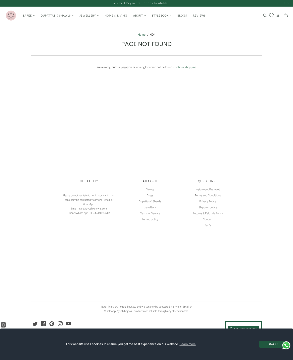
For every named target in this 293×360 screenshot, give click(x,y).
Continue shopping (184, 67)
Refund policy (150, 219)
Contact (207, 219)
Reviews (199, 15)
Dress (150, 195)
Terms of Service (150, 213)
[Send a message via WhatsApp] (286, 345)
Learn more (188, 344)
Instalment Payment (208, 189)
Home (142, 34)
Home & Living (116, 15)
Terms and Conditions (208, 195)
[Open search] (265, 16)
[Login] (278, 15)
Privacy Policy (207, 201)
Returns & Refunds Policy (208, 213)
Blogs (182, 15)
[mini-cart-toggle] (285, 15)
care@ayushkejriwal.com (93, 209)
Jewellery (150, 207)
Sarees (150, 189)
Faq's (208, 225)
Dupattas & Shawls (150, 201)
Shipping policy (208, 207)
